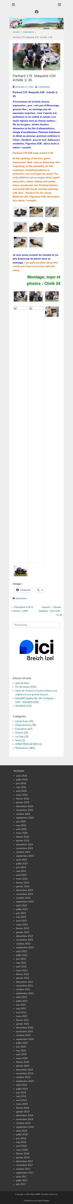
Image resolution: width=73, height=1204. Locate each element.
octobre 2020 (23, 1035)
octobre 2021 (23, 989)
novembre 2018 (24, 1119)
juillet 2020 (22, 1043)
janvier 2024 (22, 886)
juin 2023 (21, 913)
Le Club (19, 736)
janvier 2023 (22, 932)
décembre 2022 (24, 936)
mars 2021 (22, 1016)
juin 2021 (21, 1004)
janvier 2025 (22, 840)
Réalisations (21, 748)
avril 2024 (21, 875)
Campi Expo (21, 721)
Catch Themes (43, 1201)
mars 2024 (22, 878)
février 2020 (22, 1062)
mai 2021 (21, 1008)
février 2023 (22, 928)
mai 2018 (21, 1142)
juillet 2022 (22, 955)
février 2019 (22, 1107)
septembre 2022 (25, 947)
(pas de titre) (22, 683)
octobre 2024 (23, 852)
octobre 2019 (23, 1077)
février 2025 (22, 836)
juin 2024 (21, 867)
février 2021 (22, 1020)
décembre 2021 (24, 981)
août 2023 (21, 905)
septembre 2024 (25, 855)
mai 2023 (21, 917)
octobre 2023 (23, 897)
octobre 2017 (23, 1169)
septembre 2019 (25, 1081)
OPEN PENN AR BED (26, 744)
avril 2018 (21, 1145)
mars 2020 (22, 1058)
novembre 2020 (24, 1031)
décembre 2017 (24, 1161)
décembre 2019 (24, 1069)
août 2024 (21, 859)
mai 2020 (21, 1050)
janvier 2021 (22, 1023)
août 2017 (21, 1176)
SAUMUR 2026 (23, 705)
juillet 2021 (22, 1001)
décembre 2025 (24, 806)
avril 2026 (21, 791)
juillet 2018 (22, 1134)
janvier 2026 (22, 802)
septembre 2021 (25, 993)
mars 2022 (22, 970)
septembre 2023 (25, 901)
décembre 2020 (24, 1027)
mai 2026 (21, 787)
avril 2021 (21, 1012)
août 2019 (21, 1084)
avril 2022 (21, 966)
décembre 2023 (24, 890)
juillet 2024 (22, 863)
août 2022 (21, 951)
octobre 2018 (23, 1123)
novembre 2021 (24, 985)
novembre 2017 (24, 1165)
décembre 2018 (24, 1115)
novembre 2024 (24, 848)
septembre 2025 (25, 817)
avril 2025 (21, 829)
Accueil (17, 32)
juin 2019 (21, 1092)
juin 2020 (21, 1046)
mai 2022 (21, 962)
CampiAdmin (44, 87)
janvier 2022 (22, 978)
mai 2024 (21, 871)
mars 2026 (22, 794)
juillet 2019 (22, 1088)
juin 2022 (21, 958)
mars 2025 (22, 832)
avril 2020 (21, 1054)
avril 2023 (21, 920)
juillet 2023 (22, 909)
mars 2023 (22, 924)
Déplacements (23, 725)
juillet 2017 (22, 1180)
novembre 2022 (24, 939)
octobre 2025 (23, 814)
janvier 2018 (22, 1157)
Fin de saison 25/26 (25, 686)
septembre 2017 (25, 1172)
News (18, 740)
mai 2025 (21, 825)
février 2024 (22, 882)
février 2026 (22, 798)
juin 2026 (21, 783)
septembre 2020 (25, 1039)
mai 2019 (21, 1096)
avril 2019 (21, 1100)
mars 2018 (22, 1149)
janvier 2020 (22, 1065)
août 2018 (21, 1130)
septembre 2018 (25, 1127)
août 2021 (21, 997)
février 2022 (22, 974)
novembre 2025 (24, 810)
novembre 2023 (24, 894)
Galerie (19, 732)
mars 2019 (22, 1104)
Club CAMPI (35, 1194)
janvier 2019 (22, 1111)
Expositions (29, 32)
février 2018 (22, 1153)
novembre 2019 (24, 1073)
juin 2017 (21, 1184)
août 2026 (21, 775)
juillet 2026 (22, 779)
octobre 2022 (23, 943)
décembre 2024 (24, 844)
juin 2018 (21, 1138)
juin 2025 (21, 821)
